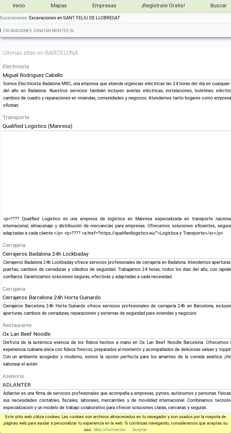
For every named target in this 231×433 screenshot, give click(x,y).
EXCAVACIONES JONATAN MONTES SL (38, 30)
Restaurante (17, 325)
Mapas (58, 5)
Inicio (19, 5)
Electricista (16, 66)
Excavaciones (13, 18)
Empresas (104, 5)
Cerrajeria (14, 245)
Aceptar (139, 429)
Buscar (218, 5)
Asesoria (13, 376)
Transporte (16, 117)
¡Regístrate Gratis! (163, 5)
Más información (110, 429)
